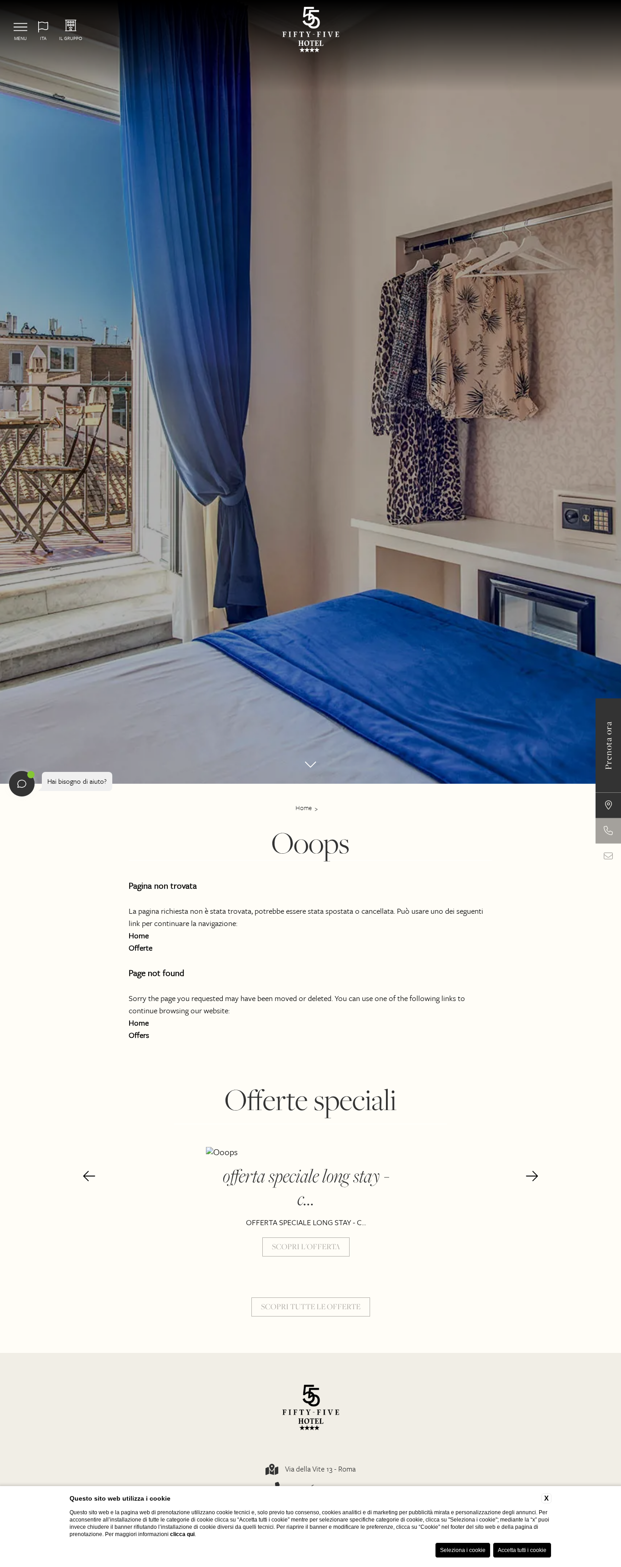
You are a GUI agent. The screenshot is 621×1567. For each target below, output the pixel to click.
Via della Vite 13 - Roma (320, 1469)
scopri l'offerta (306, 1246)
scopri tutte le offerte (311, 1306)
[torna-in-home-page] (311, 30)
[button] (89, 1176)
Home (303, 807)
